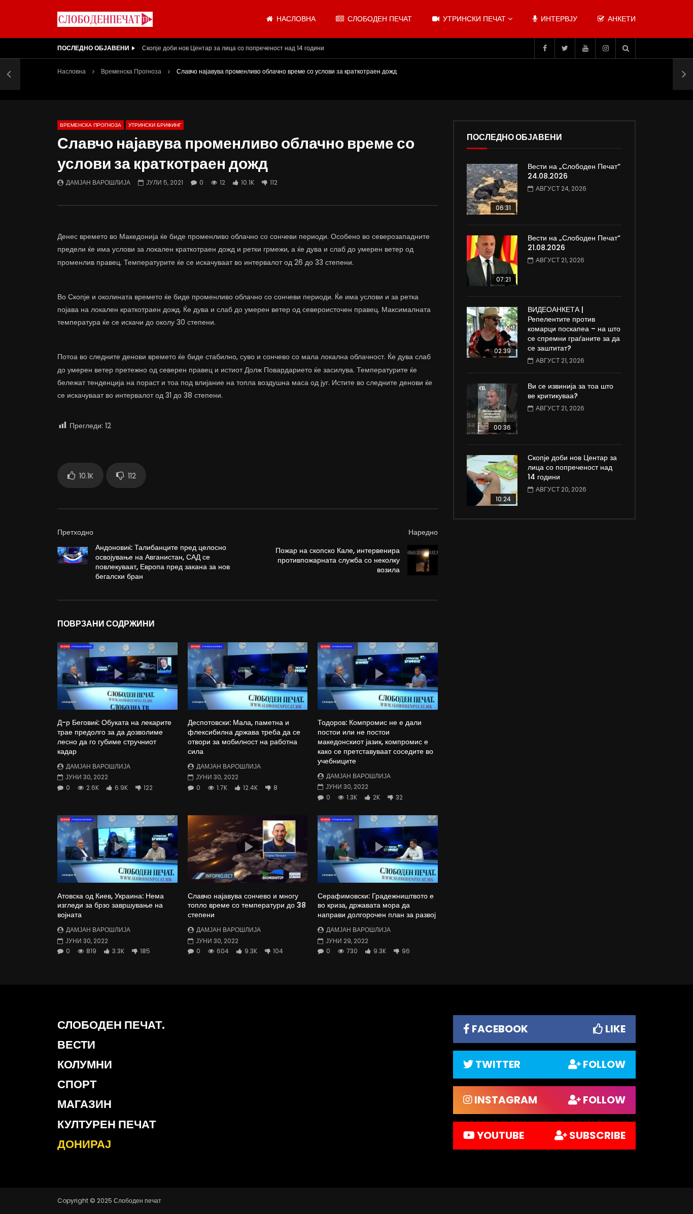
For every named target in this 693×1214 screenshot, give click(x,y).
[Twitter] (565, 48)
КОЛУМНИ (84, 1064)
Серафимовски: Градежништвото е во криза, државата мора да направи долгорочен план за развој (377, 905)
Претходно (75, 532)
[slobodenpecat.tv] (105, 19)
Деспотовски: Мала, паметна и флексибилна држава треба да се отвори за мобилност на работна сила (244, 736)
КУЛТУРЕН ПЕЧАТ (106, 1124)
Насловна (71, 71)
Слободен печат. (111, 1025)
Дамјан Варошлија (98, 182)
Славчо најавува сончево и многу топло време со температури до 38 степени (247, 905)
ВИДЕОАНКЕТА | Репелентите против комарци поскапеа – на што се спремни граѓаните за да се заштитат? (574, 328)
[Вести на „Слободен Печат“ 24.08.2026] (492, 189)
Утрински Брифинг (154, 125)
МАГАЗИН (84, 1104)
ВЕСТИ (76, 1045)
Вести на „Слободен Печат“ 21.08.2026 (574, 243)
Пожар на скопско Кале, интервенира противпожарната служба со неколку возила (337, 560)
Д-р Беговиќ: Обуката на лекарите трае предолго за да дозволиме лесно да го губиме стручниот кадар (114, 736)
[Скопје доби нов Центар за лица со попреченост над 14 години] (492, 480)
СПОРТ (76, 1084)
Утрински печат (473, 19)
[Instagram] (605, 48)
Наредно (423, 532)
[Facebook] (544, 48)
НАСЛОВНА (295, 19)
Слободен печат (378, 19)
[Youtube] (585, 48)
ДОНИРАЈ (84, 1144)
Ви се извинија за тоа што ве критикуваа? (570, 391)
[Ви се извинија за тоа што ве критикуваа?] (492, 409)
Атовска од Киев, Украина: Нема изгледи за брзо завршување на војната (110, 905)
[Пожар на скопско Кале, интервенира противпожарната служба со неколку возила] (422, 560)
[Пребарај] (625, 48)
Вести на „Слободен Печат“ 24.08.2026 (574, 171)
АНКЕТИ (621, 19)
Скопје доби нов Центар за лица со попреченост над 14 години (233, 48)
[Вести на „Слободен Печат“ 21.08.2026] (492, 260)
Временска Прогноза (131, 71)
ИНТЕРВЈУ (558, 19)
